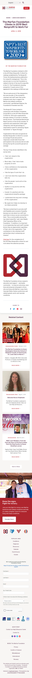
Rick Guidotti (22, 672)
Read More (15, 365)
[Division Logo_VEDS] (19, 533)
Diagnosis (16, 544)
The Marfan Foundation (17, 66)
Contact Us (16, 632)
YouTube (20, 636)
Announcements (19, 18)
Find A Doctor (16, 552)
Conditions (16, 541)
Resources (16, 546)
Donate (16, 554)
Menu (26, 8)
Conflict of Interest (16, 650)
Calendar (16, 549)
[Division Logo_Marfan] (6, 533)
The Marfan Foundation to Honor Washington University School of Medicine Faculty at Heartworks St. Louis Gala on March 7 (16, 351)
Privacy (16, 647)
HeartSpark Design (13, 671)
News (8, 18)
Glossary (16, 659)
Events (16, 346)
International (16, 656)
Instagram (15, 636)
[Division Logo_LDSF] (12, 533)
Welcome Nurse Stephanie (16, 397)
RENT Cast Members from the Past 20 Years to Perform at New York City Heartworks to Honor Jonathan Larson (16, 443)
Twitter (17, 636)
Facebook (12, 636)
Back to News (16, 466)
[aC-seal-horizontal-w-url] (23, 621)
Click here (6, 239)
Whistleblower (16, 653)
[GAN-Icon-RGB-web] (26, 533)
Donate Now (9, 519)
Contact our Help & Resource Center (16, 629)
